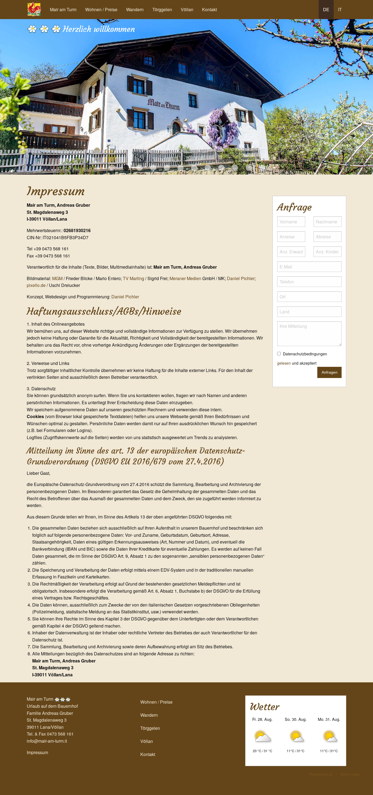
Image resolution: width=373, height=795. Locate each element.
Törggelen (162, 9)
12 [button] (261, 166)
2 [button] (125, 166)
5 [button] (166, 166)
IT (340, 9)
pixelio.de (36, 285)
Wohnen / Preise (101, 9)
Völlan (187, 9)
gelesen (284, 363)
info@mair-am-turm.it (47, 741)
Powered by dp (321, 774)
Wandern (135, 9)
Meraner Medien (185, 278)
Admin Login (350, 774)
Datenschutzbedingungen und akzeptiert (302, 358)
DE (326, 9)
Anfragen (330, 372)
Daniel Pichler (240, 278)
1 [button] (111, 166)
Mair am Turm (63, 9)
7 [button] (193, 166)
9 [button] (220, 166)
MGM (57, 278)
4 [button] (152, 166)
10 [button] (234, 166)
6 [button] (179, 166)
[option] (186, 96)
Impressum (37, 752)
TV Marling (133, 278)
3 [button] (138, 166)
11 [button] (248, 166)
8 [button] (207, 166)
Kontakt (209, 9)
